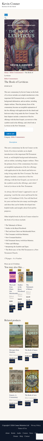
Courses (25, 433)
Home (6, 72)
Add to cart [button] (12, 309)
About (7, 433)
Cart (36, 433)
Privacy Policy (36, 425)
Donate (15, 436)
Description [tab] (13, 142)
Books (13, 433)
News (31, 433)
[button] (5, 18)
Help (21, 436)
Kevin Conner (11, 3)
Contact (27, 436)
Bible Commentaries (16, 72)
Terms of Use (22, 428)
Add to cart (10, 133)
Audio (19, 433)
